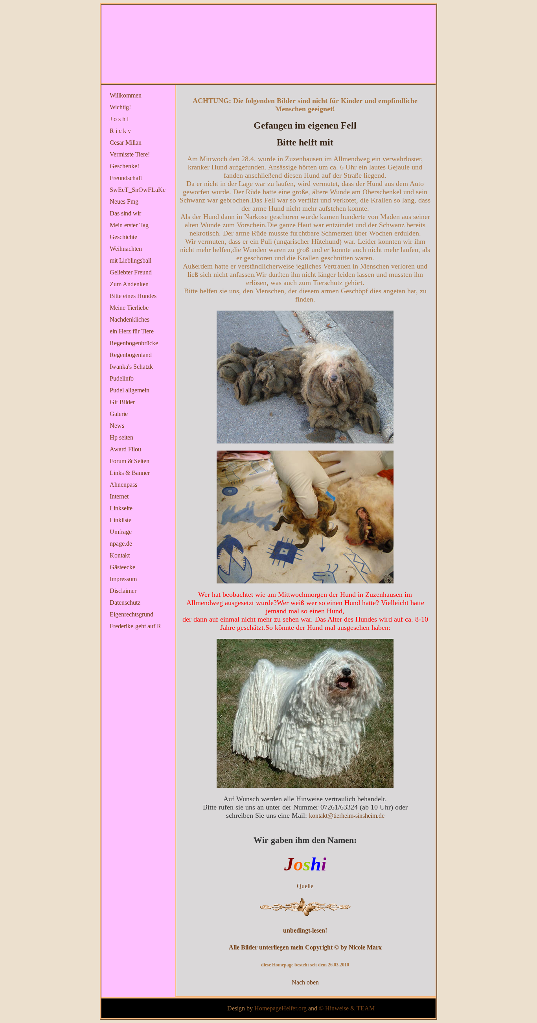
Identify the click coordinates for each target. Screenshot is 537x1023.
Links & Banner (130, 472)
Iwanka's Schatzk (131, 366)
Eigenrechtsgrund (131, 614)
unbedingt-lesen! (305, 930)
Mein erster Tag (129, 225)
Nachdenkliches (129, 319)
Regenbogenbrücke (134, 343)
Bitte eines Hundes (133, 296)
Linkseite (121, 508)
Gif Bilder (122, 402)
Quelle (305, 886)
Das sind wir (125, 213)
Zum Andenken (129, 284)
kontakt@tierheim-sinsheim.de (346, 815)
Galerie (119, 413)
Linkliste (120, 520)
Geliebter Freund (131, 272)
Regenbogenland (131, 354)
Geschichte (123, 237)
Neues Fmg (124, 201)
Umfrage (121, 531)
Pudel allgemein (129, 390)
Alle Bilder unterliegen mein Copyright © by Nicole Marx (305, 947)
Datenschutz (125, 602)
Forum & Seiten (129, 461)
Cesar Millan (126, 142)
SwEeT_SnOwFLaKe (138, 189)
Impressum (123, 579)
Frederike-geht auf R (135, 626)
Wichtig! (120, 107)
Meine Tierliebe (129, 307)
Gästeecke (122, 567)
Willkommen (126, 95)
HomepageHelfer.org (280, 1008)
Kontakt (120, 555)
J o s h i (119, 119)
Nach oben (305, 982)
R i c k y (120, 130)
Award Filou (125, 449)
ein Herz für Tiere (132, 331)
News (117, 425)
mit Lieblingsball (130, 260)
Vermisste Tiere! (130, 154)
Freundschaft (126, 178)
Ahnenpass (123, 484)
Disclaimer (123, 590)
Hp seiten (121, 437)
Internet (119, 496)
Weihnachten (126, 248)
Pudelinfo (122, 378)
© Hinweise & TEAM (347, 1008)
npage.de (121, 543)
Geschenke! (124, 166)
